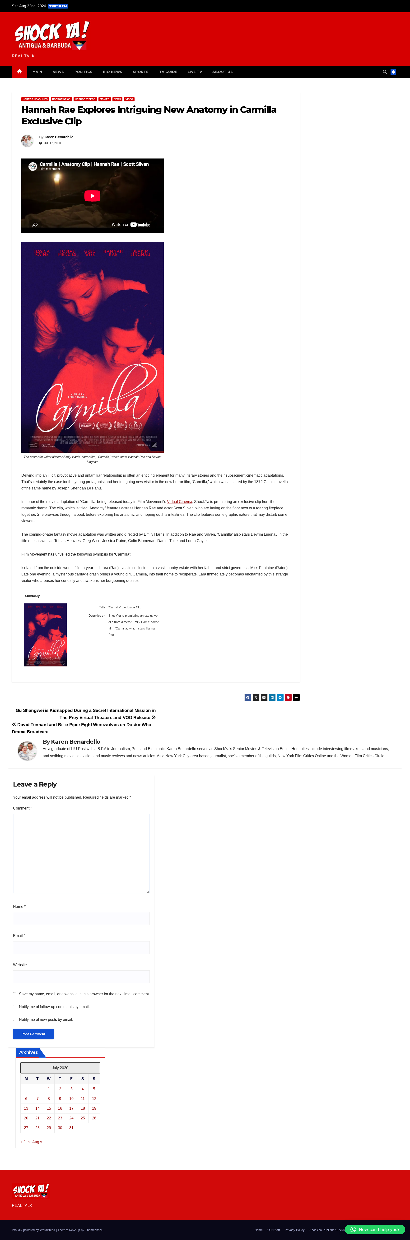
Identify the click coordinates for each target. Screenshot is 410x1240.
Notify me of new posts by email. (46, 1020)
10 (71, 1099)
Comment (22, 808)
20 (26, 1118)
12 (94, 1099)
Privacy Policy (295, 1230)
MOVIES (104, 99)
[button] (385, 72)
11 (83, 1099)
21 (37, 1118)
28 (37, 1128)
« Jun (25, 1142)
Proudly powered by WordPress (34, 1230)
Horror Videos (85, 99)
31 (71, 1128)
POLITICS (84, 72)
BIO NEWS (112, 72)
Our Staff (273, 1230)
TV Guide (168, 72)
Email (19, 936)
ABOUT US (222, 72)
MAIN (37, 72)
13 (26, 1108)
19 (94, 1108)
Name (19, 907)
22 (49, 1118)
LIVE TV (195, 72)
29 (49, 1128)
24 (71, 1118)
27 (26, 1128)
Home (259, 1230)
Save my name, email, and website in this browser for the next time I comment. (84, 994)
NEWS (58, 72)
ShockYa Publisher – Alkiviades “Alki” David (339, 1230)
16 (60, 1108)
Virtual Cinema (179, 502)
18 (83, 1108)
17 (71, 1108)
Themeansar (93, 1230)
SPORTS (141, 72)
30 (60, 1128)
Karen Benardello (59, 137)
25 (83, 1118)
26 (94, 1118)
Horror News (61, 99)
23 (60, 1118)
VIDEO (129, 99)
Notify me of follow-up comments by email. (54, 1007)
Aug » (37, 1142)
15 (49, 1108)
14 (37, 1108)
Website (20, 965)
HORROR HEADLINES (35, 99)
